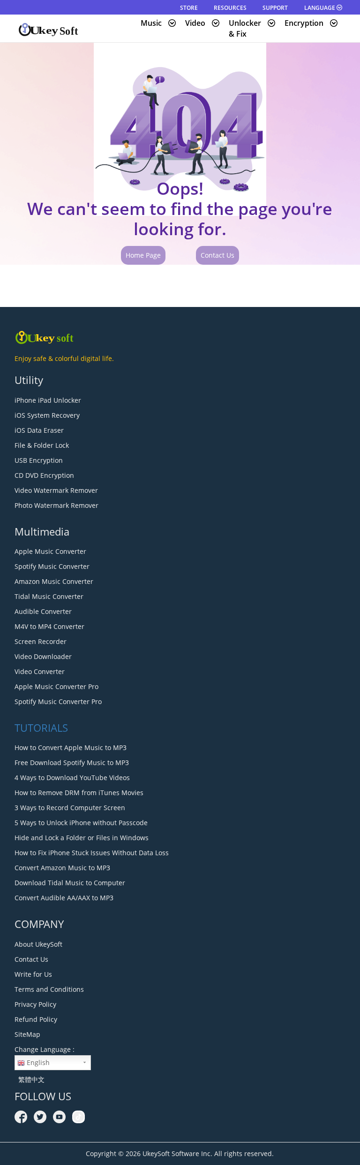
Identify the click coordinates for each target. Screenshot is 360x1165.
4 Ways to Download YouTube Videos (72, 777)
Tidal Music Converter (49, 596)
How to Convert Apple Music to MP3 (71, 747)
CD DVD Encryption (44, 475)
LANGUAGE (320, 8)
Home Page (143, 255)
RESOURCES (230, 8)
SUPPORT (275, 8)
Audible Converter (43, 611)
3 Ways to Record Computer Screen (70, 807)
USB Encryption (39, 460)
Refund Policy (36, 1019)
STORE (189, 8)
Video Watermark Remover (56, 490)
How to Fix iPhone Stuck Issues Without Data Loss (92, 852)
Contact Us (217, 255)
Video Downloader (43, 656)
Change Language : (45, 1049)
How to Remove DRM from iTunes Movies (79, 792)
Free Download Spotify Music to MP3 (72, 762)
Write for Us (33, 974)
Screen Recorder (41, 641)
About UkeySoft (38, 944)
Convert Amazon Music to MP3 (62, 867)
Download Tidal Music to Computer (70, 882)
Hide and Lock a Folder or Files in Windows (82, 837)
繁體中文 (30, 1079)
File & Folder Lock (42, 445)
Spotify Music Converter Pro (58, 701)
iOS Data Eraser (39, 430)
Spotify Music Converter (52, 566)
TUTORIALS (41, 727)
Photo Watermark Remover (56, 505)
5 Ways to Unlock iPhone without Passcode (81, 822)
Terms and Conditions (49, 989)
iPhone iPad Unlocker (48, 400)
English (37, 1062)
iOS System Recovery (47, 415)
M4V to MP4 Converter (49, 626)
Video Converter (40, 671)
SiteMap (27, 1034)
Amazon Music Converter (54, 581)
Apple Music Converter (50, 551)
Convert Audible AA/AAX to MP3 (64, 897)
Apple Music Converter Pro (56, 686)
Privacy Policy (35, 1004)
